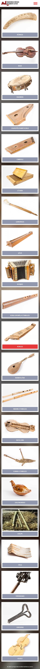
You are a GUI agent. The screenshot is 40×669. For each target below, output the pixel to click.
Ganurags (20, 222)
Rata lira (20, 440)
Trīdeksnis (20, 596)
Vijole (20, 659)
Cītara (20, 191)
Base (20, 66)
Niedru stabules (20, 409)
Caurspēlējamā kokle (20, 128)
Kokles (20, 347)
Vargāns (20, 627)
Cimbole (20, 159)
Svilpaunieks (20, 503)
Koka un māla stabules (20, 315)
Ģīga (20, 253)
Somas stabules (20, 471)
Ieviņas (20, 284)
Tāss (20, 565)
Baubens (20, 97)
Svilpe (20, 534)
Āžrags (20, 35)
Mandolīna (20, 378)
